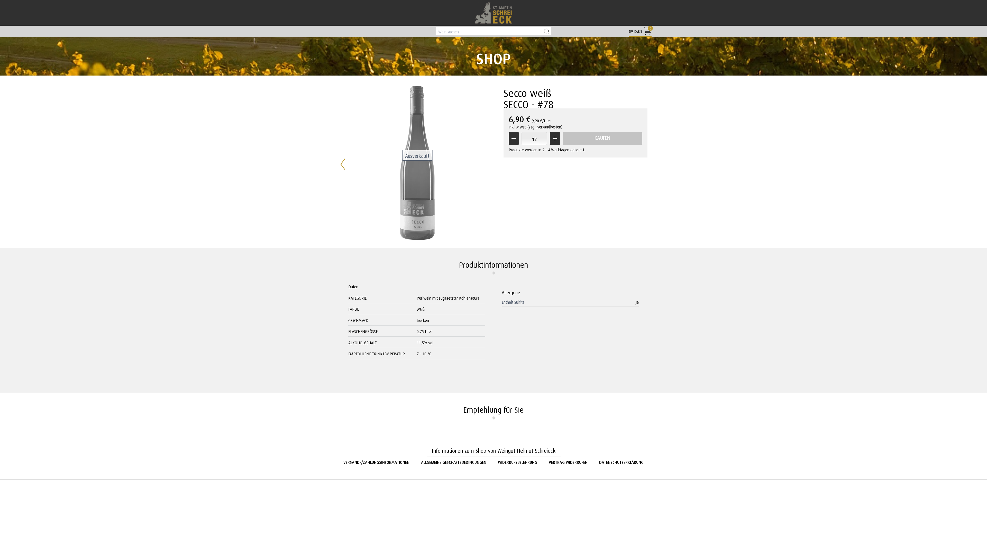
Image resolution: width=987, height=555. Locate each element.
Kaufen (602, 137)
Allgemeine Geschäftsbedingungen (453, 461)
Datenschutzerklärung (621, 461)
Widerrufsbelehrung (517, 461)
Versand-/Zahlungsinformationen (376, 461)
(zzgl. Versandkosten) (544, 126)
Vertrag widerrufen (568, 461)
